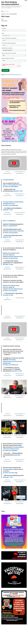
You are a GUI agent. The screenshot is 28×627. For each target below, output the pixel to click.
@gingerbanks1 (7, 363)
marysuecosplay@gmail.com (20, 171)
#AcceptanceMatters (8, 179)
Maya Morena (7, 239)
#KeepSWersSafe (7, 203)
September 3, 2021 (18, 191)
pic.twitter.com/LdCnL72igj (10, 472)
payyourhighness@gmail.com (20, 212)
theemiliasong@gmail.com (20, 193)
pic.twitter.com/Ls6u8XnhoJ (10, 450)
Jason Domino (7, 395)
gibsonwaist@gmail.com (19, 239)
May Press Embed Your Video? (8, 58)
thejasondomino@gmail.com (20, 395)
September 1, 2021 (8, 209)
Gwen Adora (7, 459)
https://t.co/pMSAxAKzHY (11, 225)
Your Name (4, 28)
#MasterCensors (18, 256)
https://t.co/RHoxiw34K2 (9, 185)
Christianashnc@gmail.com (20, 337)
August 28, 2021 (7, 237)
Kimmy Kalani (7, 501)
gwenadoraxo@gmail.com (19, 459)
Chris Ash (7, 337)
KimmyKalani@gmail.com (19, 501)
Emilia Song (7, 193)
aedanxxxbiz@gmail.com (19, 373)
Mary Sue (7, 171)
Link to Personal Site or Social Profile (9, 38)
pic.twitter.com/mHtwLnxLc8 (10, 364)
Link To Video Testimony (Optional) (9, 43)
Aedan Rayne (7, 373)
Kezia (7, 297)
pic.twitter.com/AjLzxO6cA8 (10, 232)
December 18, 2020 (8, 264)
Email (3, 33)
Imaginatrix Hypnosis (7, 435)
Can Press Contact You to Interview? (9, 53)
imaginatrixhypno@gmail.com (19, 435)
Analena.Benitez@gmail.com (20, 413)
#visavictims (20, 231)
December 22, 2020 (8, 295)
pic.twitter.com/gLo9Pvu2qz (10, 258)
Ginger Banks (7, 267)
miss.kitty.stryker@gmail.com (20, 316)
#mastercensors (12, 231)
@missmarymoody (17, 361)
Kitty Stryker (7, 316)
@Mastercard (14, 253)
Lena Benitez (7, 413)
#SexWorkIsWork (18, 202)
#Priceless (19, 185)
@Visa (9, 253)
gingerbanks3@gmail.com (19, 267)
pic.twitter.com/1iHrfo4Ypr (10, 290)
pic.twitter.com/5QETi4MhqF (10, 186)
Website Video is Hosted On (7, 48)
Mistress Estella (7, 212)
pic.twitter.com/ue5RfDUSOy (10, 205)
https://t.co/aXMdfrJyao (9, 220)
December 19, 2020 (17, 371)
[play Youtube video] (14, 163)
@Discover (6, 254)
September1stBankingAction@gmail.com (13, 74)
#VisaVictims (10, 256)
